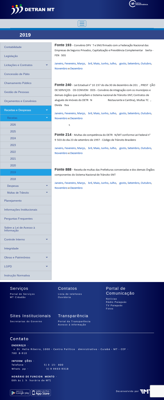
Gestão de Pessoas (16, 92)
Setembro (133, 63)
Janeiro (59, 63)
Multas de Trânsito (18, 192)
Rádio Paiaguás (116, 302)
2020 (13, 165)
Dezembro (76, 68)
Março (81, 63)
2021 (13, 158)
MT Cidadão (18, 297)
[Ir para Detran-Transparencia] (32, 9)
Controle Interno (14, 239)
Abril (89, 63)
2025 (13, 131)
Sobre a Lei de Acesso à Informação (19, 229)
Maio (96, 63)
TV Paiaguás (114, 305)
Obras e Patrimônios (17, 257)
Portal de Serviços (22, 294)
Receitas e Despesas (17, 110)
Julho (113, 63)
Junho (104, 63)
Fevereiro (70, 63)
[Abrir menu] (82, 23)
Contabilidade (13, 47)
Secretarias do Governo (26, 321)
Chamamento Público (17, 83)
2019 (13, 172)
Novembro (61, 68)
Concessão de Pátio (17, 74)
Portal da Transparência (74, 321)
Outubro (146, 63)
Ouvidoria (64, 297)
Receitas (12, 117)
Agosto (122, 63)
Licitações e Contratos (18, 65)
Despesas (13, 185)
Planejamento (13, 200)
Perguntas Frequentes (18, 218)
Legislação (11, 56)
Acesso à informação (72, 324)
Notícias (111, 299)
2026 (13, 124)
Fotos (110, 308)
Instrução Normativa (17, 275)
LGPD (8, 266)
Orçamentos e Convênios (20, 101)
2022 (13, 151)
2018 (13, 179)
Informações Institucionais (20, 209)
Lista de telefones (70, 294)
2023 (13, 145)
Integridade (11, 248)
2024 (13, 138)
